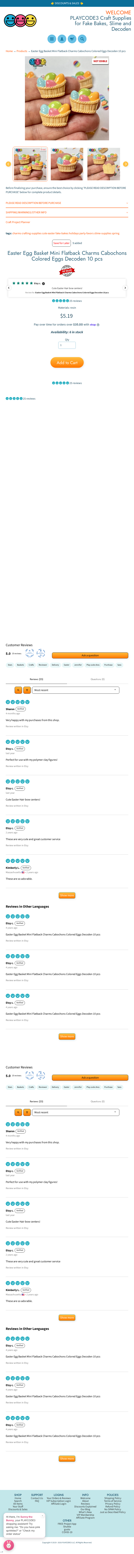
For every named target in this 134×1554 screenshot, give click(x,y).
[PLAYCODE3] (20, 20)
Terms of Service (112, 1501)
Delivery (55, 664)
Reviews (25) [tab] (36, 679)
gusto (67, 1529)
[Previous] (8, 164)
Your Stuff (18, 1506)
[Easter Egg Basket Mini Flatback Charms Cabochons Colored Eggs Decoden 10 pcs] (30, 164)
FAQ (37, 1501)
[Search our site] (82, 39)
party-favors (86, 233)
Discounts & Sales (17, 1509)
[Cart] (72, 39)
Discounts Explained (85, 1506)
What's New (85, 1512)
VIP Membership (85, 1515)
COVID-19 (67, 1532)
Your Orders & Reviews (59, 1498)
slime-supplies (102, 233)
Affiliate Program (85, 1518)
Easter (66, 664)
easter (51, 233)
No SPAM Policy (112, 1509)
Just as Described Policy (113, 1512)
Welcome (85, 1498)
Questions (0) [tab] (98, 679)
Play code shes (93, 664)
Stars (10, 664)
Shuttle (67, 1527)
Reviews (85, 1504)
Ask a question (90, 655)
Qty (67, 340)
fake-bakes (61, 233)
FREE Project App (67, 1524)
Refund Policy (112, 1506)
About (85, 1501)
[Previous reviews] (8, 288)
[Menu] (51, 39)
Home (9, 51)
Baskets (20, 664)
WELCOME (118, 12)
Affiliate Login (58, 1504)
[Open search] (18, 690)
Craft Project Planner (18, 222)
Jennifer (78, 664)
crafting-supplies (32, 233)
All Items (18, 1504)
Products (22, 51)
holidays (74, 233)
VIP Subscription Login (58, 1501)
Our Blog (85, 1509)
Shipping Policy (112, 1498)
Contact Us (37, 1498)
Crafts (31, 664)
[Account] (62, 39)
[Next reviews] (125, 288)
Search (18, 1501)
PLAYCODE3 (67, 1542)
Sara (119, 664)
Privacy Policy (112, 1504)
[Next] (125, 164)
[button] (67, 288)
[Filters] (27, 690)
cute (44, 233)
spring (115, 233)
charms (16, 233)
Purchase (108, 664)
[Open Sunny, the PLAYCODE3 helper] (8, 1545)
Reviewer (43, 664)
